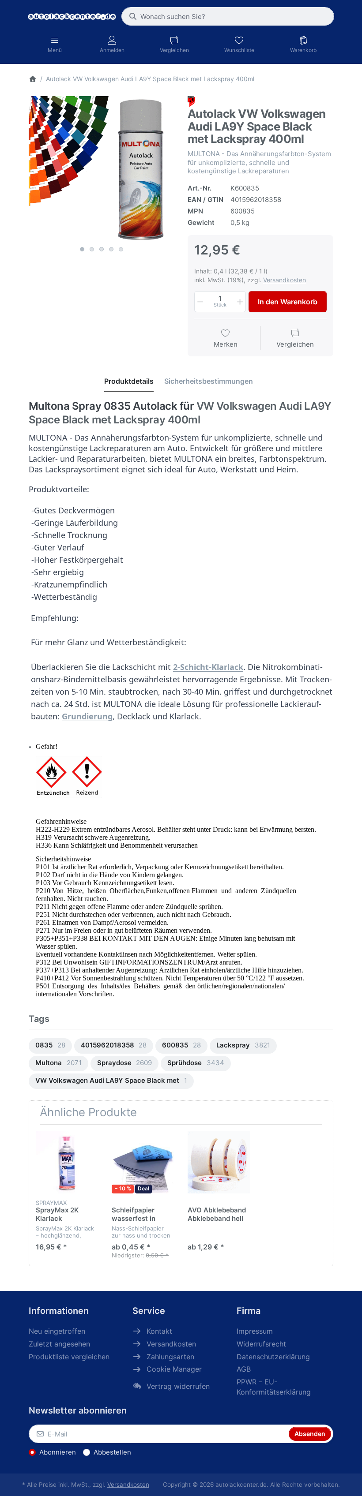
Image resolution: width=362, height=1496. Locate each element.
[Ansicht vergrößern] (101, 169)
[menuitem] (50, 1046)
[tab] (129, 381)
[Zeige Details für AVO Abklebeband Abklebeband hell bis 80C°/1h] (219, 1162)
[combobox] (227, 16)
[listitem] (101, 169)
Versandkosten (284, 280)
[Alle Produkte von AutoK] (191, 101)
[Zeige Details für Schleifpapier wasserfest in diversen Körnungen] (143, 1162)
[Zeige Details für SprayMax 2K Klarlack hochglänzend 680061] (67, 1162)
